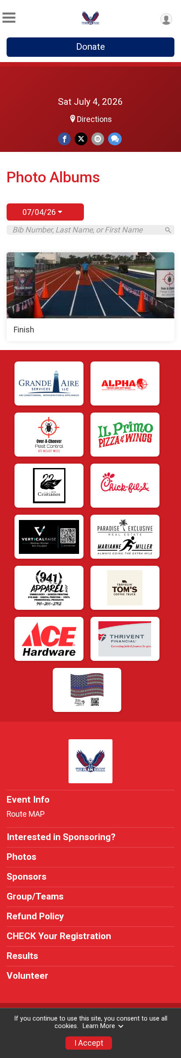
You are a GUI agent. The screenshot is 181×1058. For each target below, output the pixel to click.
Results (22, 956)
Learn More (99, 1026)
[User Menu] (166, 19)
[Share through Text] (115, 139)
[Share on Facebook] (64, 139)
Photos (21, 857)
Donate (90, 46)
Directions (94, 119)
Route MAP (26, 814)
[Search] (168, 230)
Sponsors (27, 876)
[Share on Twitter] (81, 139)
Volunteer (27, 975)
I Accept (88, 1043)
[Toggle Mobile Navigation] (9, 18)
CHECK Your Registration (59, 936)
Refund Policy (35, 916)
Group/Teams (35, 896)
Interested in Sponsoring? (61, 837)
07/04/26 (40, 212)
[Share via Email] (97, 139)
